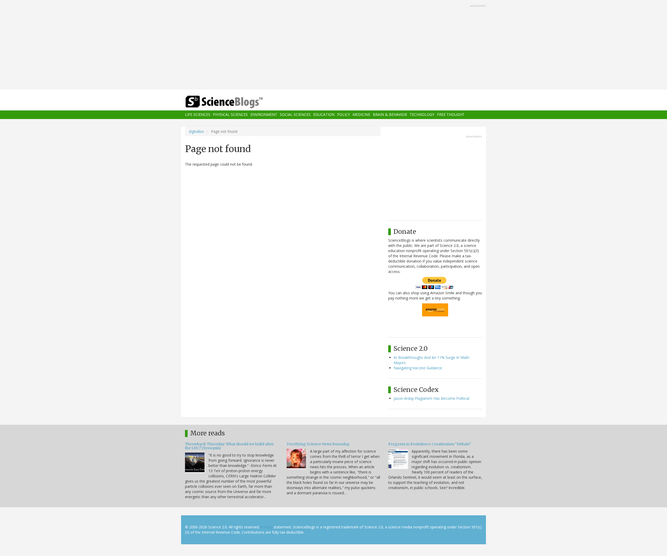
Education (324, 114)
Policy (343, 114)
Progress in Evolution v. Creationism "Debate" (429, 444)
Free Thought (451, 114)
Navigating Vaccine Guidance (418, 367)
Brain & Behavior (390, 114)
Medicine (361, 114)
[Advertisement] (333, 45)
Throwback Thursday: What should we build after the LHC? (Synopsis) (229, 446)
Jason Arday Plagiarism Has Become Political (431, 398)
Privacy (267, 526)
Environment (263, 114)
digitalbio (196, 131)
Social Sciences (295, 114)
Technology (422, 114)
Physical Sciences (230, 114)
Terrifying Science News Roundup (318, 444)
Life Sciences (197, 114)
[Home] (234, 102)
